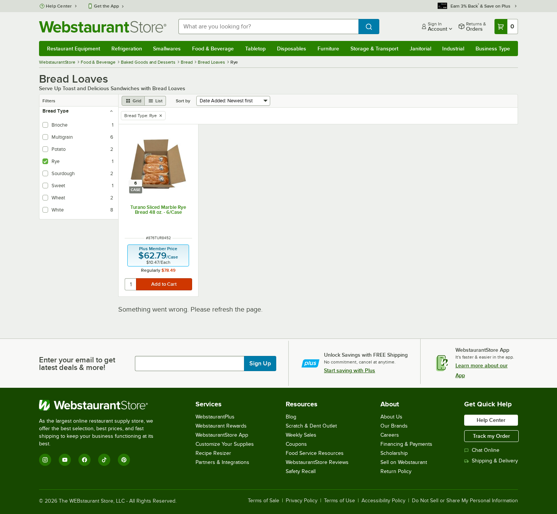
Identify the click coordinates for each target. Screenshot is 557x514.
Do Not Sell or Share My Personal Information (465, 500)
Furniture (328, 48)
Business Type (493, 48)
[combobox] (268, 26)
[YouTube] (65, 460)
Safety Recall (301, 471)
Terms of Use (339, 500)
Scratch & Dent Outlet (311, 426)
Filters (48, 100)
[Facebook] (84, 460)
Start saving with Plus (349, 370)
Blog (291, 417)
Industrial (453, 48)
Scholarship (394, 453)
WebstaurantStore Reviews (317, 462)
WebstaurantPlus (215, 417)
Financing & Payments (406, 444)
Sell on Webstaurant (403, 462)
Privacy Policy (302, 500)
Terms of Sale (263, 500)
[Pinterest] (124, 460)
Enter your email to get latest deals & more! (77, 363)
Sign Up (260, 363)
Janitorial (420, 48)
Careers (389, 435)
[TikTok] (104, 460)
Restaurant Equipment (73, 48)
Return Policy (395, 471)
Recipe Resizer (213, 453)
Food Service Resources (315, 453)
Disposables (291, 48)
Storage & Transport (374, 48)
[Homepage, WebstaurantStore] (102, 27)
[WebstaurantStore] (101, 405)
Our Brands (394, 426)
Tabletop (255, 48)
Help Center (59, 6)
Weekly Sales (301, 435)
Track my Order (491, 436)
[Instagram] (45, 460)
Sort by (183, 100)
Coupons (296, 444)
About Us (391, 417)
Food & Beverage (213, 48)
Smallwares (167, 48)
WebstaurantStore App (222, 435)
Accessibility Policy (383, 500)
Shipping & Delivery (495, 461)
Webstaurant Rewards (221, 426)
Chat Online (485, 450)
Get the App (106, 6)
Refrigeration (126, 48)
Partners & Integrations (222, 462)
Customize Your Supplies (225, 444)
